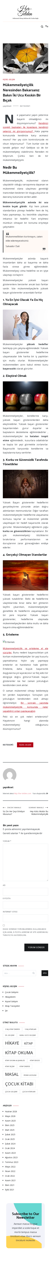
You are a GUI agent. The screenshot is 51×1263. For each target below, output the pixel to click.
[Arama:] (19, 973)
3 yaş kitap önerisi (12, 1029)
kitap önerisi (25, 1066)
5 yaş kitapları (30, 1029)
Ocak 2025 (10, 1139)
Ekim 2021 (9, 1185)
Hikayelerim (10, 997)
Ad (4, 885)
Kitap (28, 1043)
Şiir (6, 1010)
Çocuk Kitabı (19, 1084)
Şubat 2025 (10, 1134)
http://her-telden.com (22, 793)
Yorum (7, 841)
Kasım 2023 (10, 1153)
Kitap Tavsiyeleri (12, 1006)
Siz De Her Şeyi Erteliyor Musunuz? (14, 810)
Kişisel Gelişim (9, 79)
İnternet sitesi (10, 912)
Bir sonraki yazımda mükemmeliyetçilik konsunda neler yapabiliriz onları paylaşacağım (25, 707)
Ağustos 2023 (11, 1157)
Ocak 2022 (10, 1175)
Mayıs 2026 (10, 1116)
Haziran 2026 (11, 1111)
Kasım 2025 (10, 1120)
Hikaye (12, 1043)
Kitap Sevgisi (35, 1060)
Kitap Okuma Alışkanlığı (15, 1060)
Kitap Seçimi (9, 1066)
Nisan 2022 (10, 1171)
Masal (12, 1074)
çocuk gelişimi (11, 1092)
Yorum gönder (36, 947)
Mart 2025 (9, 1130)
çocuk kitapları (28, 1092)
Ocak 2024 (10, 1148)
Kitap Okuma (19, 1053)
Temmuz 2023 (11, 1162)
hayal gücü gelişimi (27, 1035)
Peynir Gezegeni (30, 1075)
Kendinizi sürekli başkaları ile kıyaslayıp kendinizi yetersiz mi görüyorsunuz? (25, 127)
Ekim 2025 (9, 1125)
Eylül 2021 (9, 1189)
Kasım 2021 (10, 1180)
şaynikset (7, 106)
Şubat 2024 (10, 1143)
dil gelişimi (9, 1035)
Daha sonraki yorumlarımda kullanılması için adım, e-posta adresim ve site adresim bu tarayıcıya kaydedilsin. (25, 932)
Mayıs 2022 (10, 1166)
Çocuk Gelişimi (11, 992)
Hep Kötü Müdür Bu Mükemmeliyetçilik (38, 810)
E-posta (7, 898)
